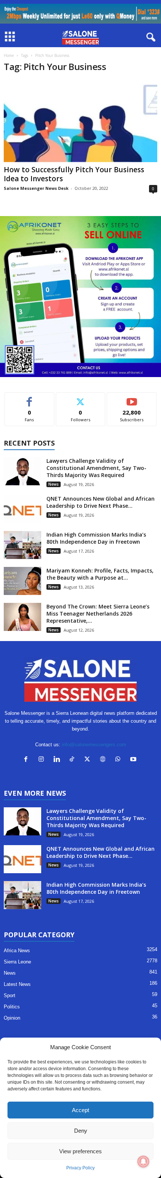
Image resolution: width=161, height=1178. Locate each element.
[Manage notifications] (143, 1162)
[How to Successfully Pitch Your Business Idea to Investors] (80, 121)
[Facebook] (27, 760)
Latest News (17, 984)
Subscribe (131, 398)
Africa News (17, 950)
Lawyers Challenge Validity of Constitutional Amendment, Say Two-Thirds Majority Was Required (96, 468)
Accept (80, 1110)
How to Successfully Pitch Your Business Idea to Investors (74, 174)
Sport (9, 995)
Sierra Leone (17, 962)
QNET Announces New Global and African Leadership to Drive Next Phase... (100, 502)
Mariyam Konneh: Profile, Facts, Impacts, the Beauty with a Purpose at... (100, 574)
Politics (12, 1007)
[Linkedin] (58, 760)
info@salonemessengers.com (94, 744)
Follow (80, 398)
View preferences (80, 1151)
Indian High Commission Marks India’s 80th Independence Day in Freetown (96, 538)
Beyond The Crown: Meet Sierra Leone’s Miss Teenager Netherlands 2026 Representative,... (97, 613)
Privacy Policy (80, 1168)
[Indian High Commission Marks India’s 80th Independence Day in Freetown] (22, 545)
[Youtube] (134, 760)
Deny (80, 1130)
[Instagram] (43, 760)
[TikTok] (73, 760)
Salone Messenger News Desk (36, 188)
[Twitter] (89, 760)
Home (9, 55)
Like (29, 398)
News (53, 484)
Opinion (12, 1018)
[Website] (104, 760)
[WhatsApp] (119, 760)
